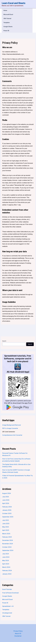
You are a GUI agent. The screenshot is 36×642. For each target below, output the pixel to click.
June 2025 (5, 523)
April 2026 (5, 503)
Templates (6, 22)
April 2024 (5, 564)
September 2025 (7, 517)
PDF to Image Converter (10, 428)
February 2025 (7, 537)
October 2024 (6, 547)
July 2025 (5, 520)
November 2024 (7, 544)
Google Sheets (7, 26)
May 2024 (5, 560)
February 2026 (7, 507)
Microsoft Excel (8, 14)
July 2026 (5, 497)
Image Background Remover (11, 425)
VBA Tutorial (7, 18)
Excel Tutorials (7, 589)
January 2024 (6, 574)
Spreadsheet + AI (8, 606)
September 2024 (7, 550)
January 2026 (6, 510)
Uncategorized (7, 613)
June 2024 (5, 557)
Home (5, 10)
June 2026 (5, 500)
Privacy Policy (18, 631)
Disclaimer (18, 636)
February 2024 (7, 570)
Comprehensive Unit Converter (12, 435)
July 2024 (5, 554)
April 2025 (5, 530)
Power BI (6, 30)
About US (18, 633)
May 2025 (5, 527)
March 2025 (6, 534)
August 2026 (6, 493)
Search (4, 341)
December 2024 (7, 540)
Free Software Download (10, 593)
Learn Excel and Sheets (13, 2)
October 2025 (6, 513)
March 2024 (6, 567)
